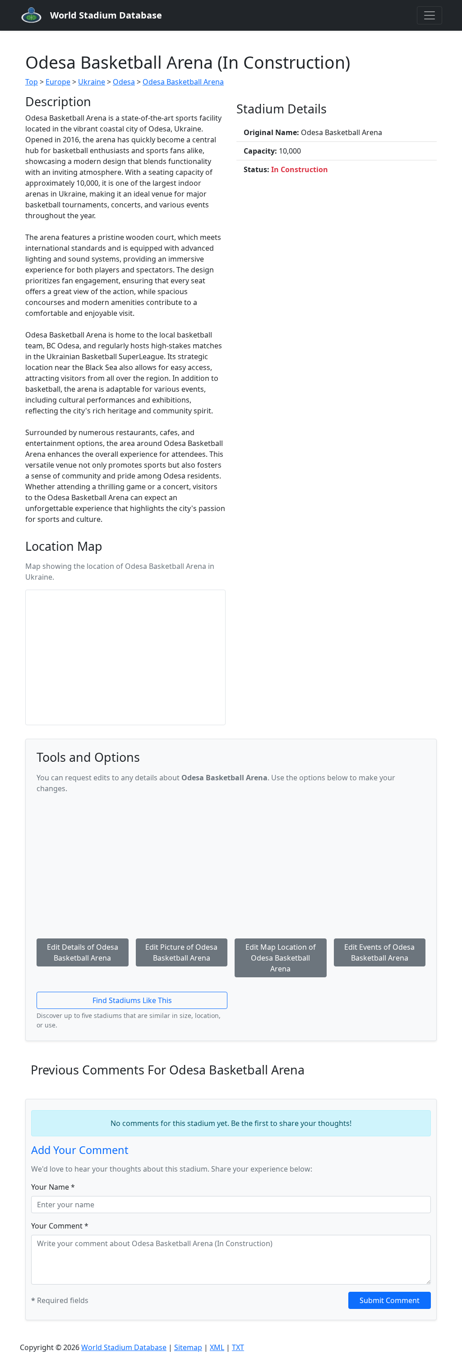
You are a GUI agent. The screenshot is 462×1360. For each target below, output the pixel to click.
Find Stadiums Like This (132, 1000)
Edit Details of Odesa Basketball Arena (82, 952)
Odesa (124, 82)
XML (217, 1347)
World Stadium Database (123, 1347)
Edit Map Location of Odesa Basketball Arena (280, 958)
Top (31, 82)
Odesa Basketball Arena (183, 82)
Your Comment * (59, 1226)
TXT (238, 1347)
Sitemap (188, 1347)
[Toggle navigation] (429, 15)
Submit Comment (390, 1300)
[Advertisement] (231, 864)
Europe (58, 82)
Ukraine (91, 82)
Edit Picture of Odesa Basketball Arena (181, 952)
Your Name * (53, 1187)
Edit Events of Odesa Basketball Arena (379, 952)
